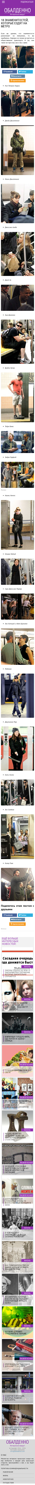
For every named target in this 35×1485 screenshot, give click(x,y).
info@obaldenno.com (17, 1451)
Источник (3, 929)
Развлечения (8, 1472)
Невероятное (8, 1479)
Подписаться (27, 1)
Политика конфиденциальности (14, 1468)
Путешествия (8, 1483)
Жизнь (5, 1475)
